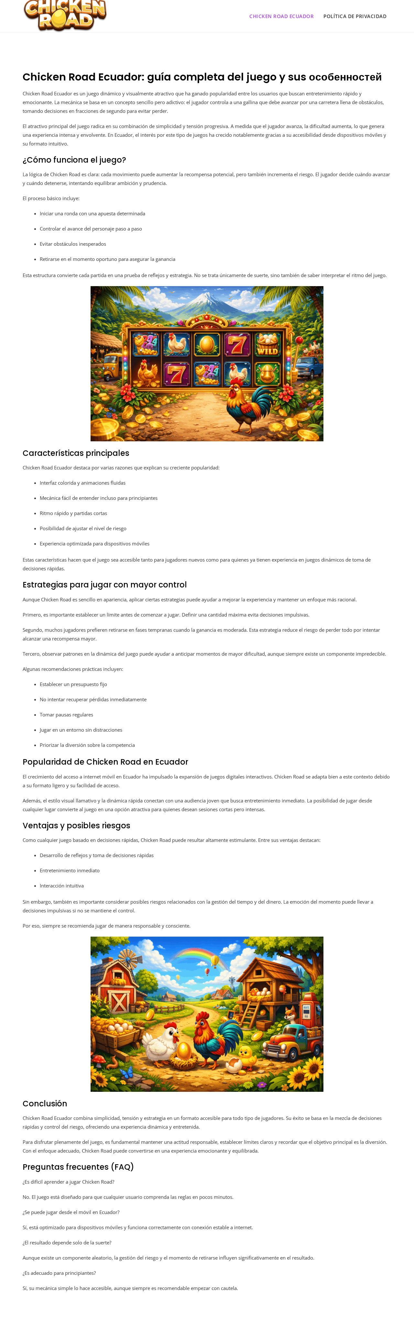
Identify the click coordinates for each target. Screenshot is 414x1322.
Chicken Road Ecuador (281, 16)
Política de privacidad (355, 16)
